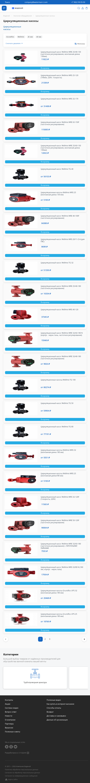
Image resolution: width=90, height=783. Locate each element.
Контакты (9, 700)
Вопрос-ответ (10, 712)
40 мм (38, 37)
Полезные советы (12, 732)
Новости (8, 716)
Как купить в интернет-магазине (60, 704)
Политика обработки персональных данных (21, 770)
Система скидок (11, 708)
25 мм (30, 37)
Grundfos (10, 37)
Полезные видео (54, 700)
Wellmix (21, 37)
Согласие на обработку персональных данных (22, 773)
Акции (7, 704)
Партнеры (9, 724)
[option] (35, 678)
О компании (10, 720)
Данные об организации (57, 720)
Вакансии (9, 728)
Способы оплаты (54, 708)
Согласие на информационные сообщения (21, 776)
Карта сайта (12, 779)
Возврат (50, 712)
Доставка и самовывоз (56, 716)
